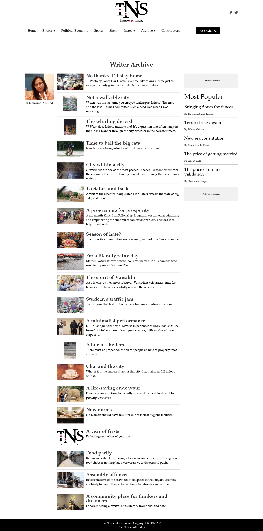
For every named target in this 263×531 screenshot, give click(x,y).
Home (32, 30)
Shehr (113, 30)
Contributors (170, 30)
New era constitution (204, 138)
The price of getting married (211, 154)
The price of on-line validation (202, 172)
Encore (47, 30)
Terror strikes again (202, 122)
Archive (147, 30)
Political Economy (74, 30)
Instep (128, 30)
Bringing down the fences (208, 106)
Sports (98, 30)
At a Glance (208, 31)
